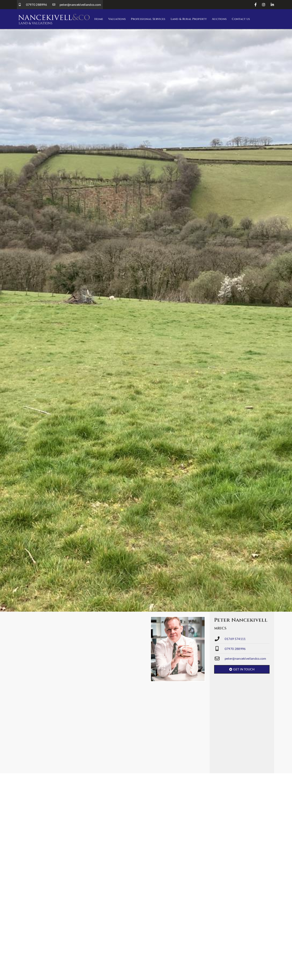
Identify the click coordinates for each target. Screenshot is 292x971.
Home (98, 19)
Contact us (241, 19)
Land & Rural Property (189, 19)
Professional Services (148, 19)
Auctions (219, 19)
